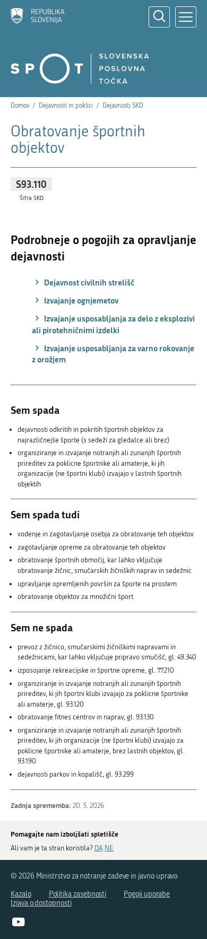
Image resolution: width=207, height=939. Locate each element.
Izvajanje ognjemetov (80, 300)
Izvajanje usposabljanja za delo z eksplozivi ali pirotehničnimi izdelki (113, 324)
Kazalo (21, 894)
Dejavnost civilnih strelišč (88, 282)
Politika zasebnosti (78, 894)
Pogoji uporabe (147, 894)
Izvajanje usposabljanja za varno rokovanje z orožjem (113, 354)
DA (98, 848)
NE (109, 848)
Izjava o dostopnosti (41, 903)
